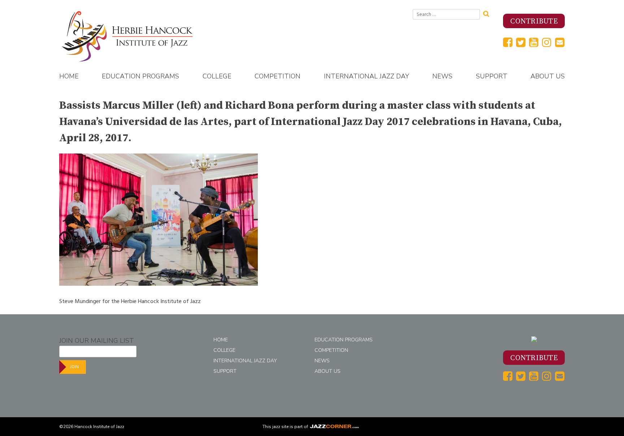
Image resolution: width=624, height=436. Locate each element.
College (217, 76)
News (442, 76)
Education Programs (140, 76)
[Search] (488, 13)
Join (74, 366)
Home (69, 76)
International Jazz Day (366, 76)
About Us (547, 76)
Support (491, 76)
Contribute (534, 21)
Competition (277, 76)
